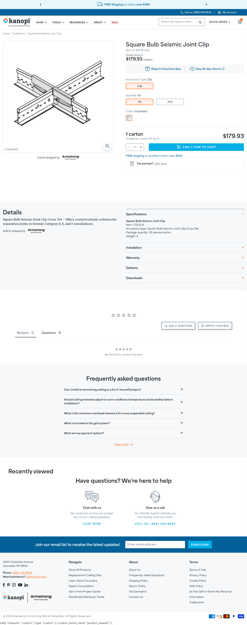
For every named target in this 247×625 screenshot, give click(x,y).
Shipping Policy (138, 581)
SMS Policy (196, 586)
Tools (56, 22)
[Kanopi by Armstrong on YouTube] (20, 584)
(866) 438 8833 (22, 573)
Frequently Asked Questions (146, 575)
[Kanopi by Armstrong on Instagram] (14, 585)
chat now (92, 524)
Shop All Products (80, 570)
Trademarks (196, 602)
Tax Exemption (138, 591)
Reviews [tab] (23, 332)
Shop (40, 22)
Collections (19, 33)
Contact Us (136, 597)
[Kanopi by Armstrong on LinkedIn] (26, 585)
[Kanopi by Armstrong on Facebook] (4, 585)
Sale (115, 22)
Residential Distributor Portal (86, 597)
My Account (230, 12)
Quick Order (218, 22)
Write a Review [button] (217, 326)
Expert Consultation (81, 586)
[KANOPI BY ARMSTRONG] (18, 22)
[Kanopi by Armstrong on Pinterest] (8, 585)
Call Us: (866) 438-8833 (155, 524)
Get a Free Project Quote (85, 591)
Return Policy (137, 586)
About (98, 22)
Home (6, 33)
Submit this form (36, 577)
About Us (134, 570)
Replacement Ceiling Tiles (85, 575)
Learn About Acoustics (83, 581)
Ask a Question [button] (180, 326)
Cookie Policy (197, 581)
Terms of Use (197, 570)
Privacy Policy (198, 575)
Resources (77, 22)
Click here (160, 163)
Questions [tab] (49, 332)
